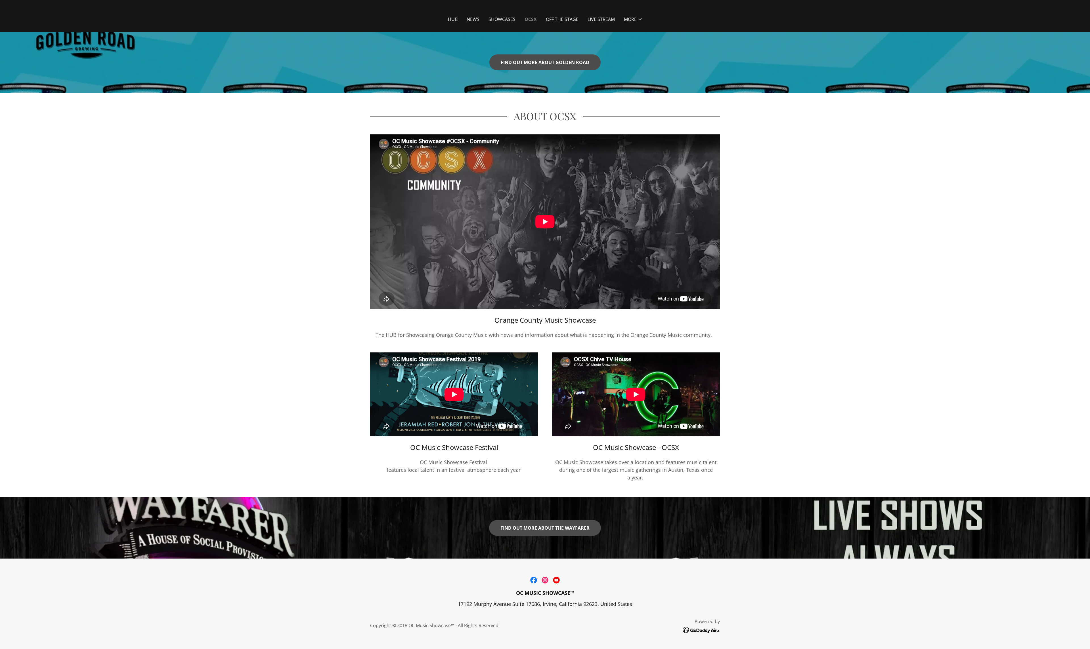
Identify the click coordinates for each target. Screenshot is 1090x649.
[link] (533, 580)
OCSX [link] (531, 19)
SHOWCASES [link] (502, 19)
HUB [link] (453, 19)
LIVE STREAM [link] (601, 19)
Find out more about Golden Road (545, 62)
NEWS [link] (473, 19)
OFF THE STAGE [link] (562, 19)
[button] (633, 19)
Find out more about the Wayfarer (545, 528)
